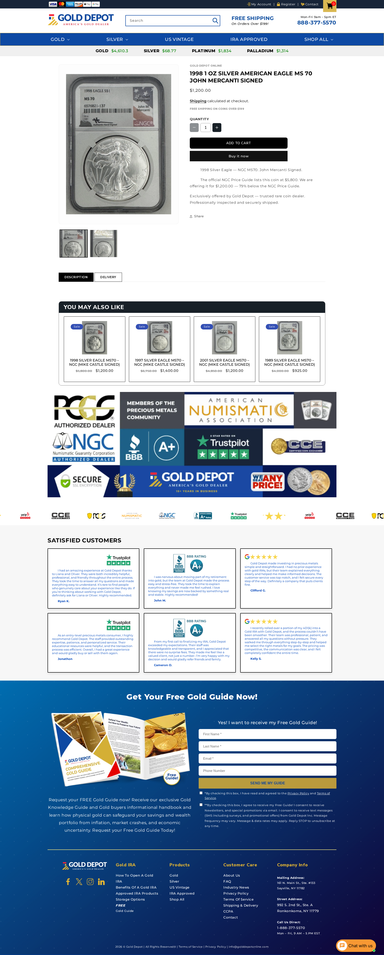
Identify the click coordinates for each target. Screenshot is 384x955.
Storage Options (130, 899)
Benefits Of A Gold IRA (136, 887)
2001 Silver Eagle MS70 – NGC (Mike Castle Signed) (224, 362)
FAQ (227, 881)
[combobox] (172, 20)
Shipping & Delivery (240, 905)
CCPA (228, 911)
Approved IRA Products (137, 893)
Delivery (108, 277)
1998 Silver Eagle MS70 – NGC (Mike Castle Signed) (94, 362)
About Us (231, 875)
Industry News (236, 887)
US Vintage (179, 39)
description (76, 277)
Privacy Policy (298, 793)
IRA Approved (249, 39)
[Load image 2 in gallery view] (104, 244)
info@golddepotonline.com (248, 946)
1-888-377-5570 (291, 928)
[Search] (215, 21)
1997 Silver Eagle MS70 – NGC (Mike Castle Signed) (159, 362)
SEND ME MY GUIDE (267, 783)
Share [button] (199, 216)
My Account (261, 4)
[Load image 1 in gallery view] (74, 244)
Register (288, 4)
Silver (115, 39)
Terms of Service (238, 899)
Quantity (199, 119)
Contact (312, 4)
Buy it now (239, 156)
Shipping (198, 101)
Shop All (317, 39)
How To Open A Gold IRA (134, 878)
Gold (58, 39)
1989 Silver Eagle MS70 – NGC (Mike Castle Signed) (289, 362)
